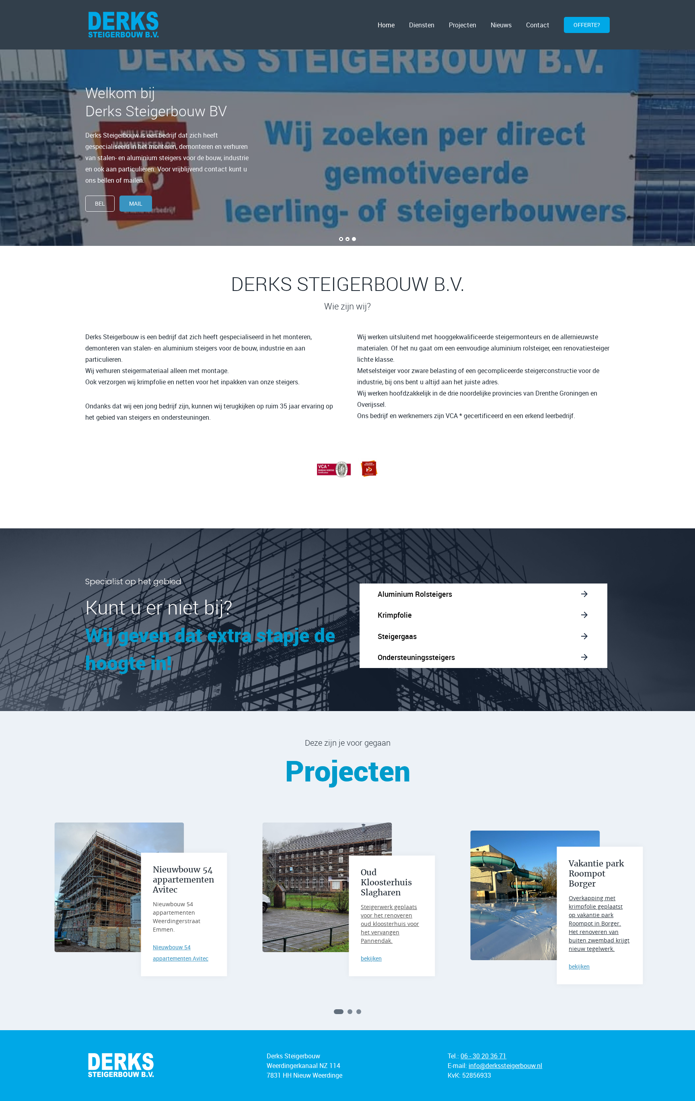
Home (386, 25)
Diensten (421, 25)
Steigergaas (397, 636)
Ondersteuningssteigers (416, 657)
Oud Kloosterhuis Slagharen (386, 882)
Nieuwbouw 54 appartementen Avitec (183, 879)
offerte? (587, 25)
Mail (135, 203)
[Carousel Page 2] (350, 1011)
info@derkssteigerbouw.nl (505, 1065)
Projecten (462, 25)
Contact (537, 25)
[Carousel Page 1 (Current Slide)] (338, 1011)
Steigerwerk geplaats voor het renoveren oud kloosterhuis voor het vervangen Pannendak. (390, 923)
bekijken (371, 958)
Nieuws (501, 25)
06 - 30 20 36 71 (483, 1056)
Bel (100, 203)
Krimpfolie (395, 615)
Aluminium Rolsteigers (415, 594)
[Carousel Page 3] (358, 1011)
